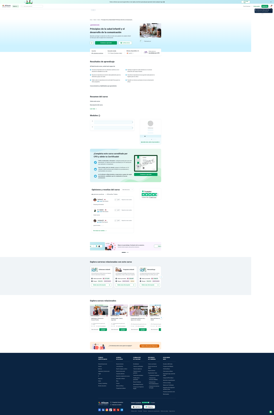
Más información (95, 329)
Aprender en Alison (120, 378)
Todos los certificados (138, 366)
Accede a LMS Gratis (167, 364)
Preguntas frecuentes (117, 402)
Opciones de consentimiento (154, 411)
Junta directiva (119, 366)
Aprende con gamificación (169, 380)
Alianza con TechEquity (168, 385)
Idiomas (100, 368)
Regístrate (264, 6)
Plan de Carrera (151, 370)
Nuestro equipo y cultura (121, 368)
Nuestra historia (119, 364)
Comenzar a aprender (103, 330)
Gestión (100, 366)
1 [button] (123, 253)
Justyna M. (100, 220)
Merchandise (166, 394)
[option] (125, 246)
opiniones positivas (98, 53)
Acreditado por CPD (154, 53)
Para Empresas (246, 6)
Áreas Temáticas (137, 382)
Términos (145, 411)
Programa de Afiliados (168, 366)
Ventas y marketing (102, 383)
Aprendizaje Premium (138, 384)
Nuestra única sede (120, 371)
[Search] (22, 6)
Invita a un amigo (167, 382)
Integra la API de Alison (168, 377)
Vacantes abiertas (120, 373)
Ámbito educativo (102, 385)
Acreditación (136, 364)
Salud (95, 19)
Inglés (99, 373)
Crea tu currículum (152, 364)
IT (98, 376)
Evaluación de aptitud (154, 375)
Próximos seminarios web (169, 391)
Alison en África (119, 385)
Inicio (91, 19)
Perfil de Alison (166, 368)
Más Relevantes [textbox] (126, 189)
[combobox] (128, 189)
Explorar (15, 6)
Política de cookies (164, 411)
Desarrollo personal (102, 364)
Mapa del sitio (172, 411)
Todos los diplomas (137, 368)
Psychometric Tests (152, 373)
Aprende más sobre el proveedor (150, 142)
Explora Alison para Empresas (149, 346)
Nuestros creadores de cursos (123, 376)
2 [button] (127, 253)
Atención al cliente (116, 404)
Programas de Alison (121, 388)
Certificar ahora (126, 42)
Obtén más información (99, 285)
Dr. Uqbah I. (100, 210)
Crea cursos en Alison (168, 371)
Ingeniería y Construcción (104, 371)
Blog (117, 381)
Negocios (100, 378)
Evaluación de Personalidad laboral (153, 382)
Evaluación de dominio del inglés (154, 387)
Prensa (117, 383)
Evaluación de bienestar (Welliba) (153, 378)
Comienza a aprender (106, 43)
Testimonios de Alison (138, 375)
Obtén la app (144, 246)
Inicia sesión (257, 6)
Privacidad (140, 411)
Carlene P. (100, 199)
